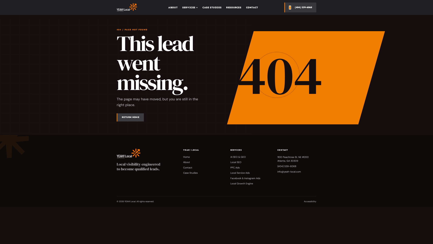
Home (186, 156)
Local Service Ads (240, 172)
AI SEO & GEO (238, 156)
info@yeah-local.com (289, 171)
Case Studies (211, 7)
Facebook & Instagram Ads (245, 178)
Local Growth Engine (241, 183)
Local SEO (235, 162)
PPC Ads (235, 167)
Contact (252, 7)
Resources (233, 7)
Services (190, 7)
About (173, 7)
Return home (130, 117)
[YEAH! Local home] (129, 7)
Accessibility (310, 201)
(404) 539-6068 (286, 166)
